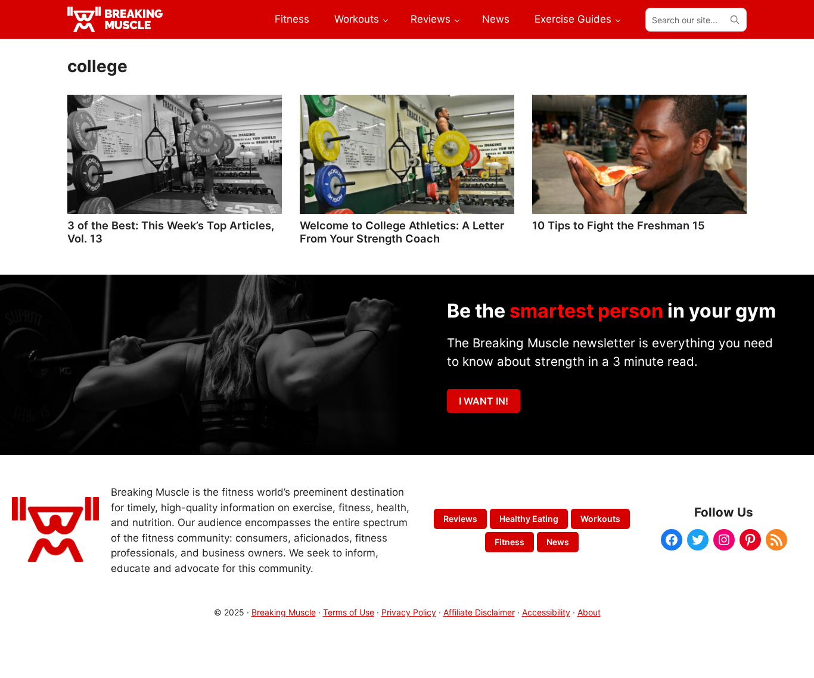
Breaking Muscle (283, 612)
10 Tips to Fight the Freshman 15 (618, 225)
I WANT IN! (483, 401)
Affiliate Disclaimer (479, 612)
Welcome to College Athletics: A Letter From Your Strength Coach (402, 232)
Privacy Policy (408, 612)
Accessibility (546, 612)
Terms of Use (348, 612)
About (589, 612)
